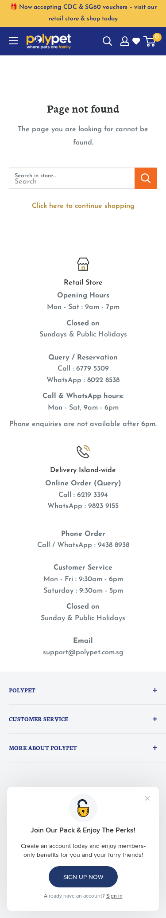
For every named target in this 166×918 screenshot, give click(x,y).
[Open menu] (13, 40)
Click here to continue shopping (83, 206)
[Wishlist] (136, 41)
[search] (72, 178)
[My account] (124, 41)
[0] (149, 41)
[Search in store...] (146, 178)
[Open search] (107, 41)
